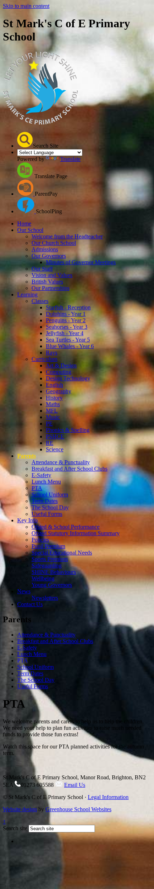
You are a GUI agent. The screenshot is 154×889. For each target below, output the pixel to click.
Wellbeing (43, 578)
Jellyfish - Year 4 (64, 333)
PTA (37, 488)
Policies (40, 540)
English (54, 385)
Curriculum (44, 359)
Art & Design (61, 365)
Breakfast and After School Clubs (69, 469)
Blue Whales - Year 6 (70, 346)
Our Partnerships (50, 288)
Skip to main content (26, 6)
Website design (20, 809)
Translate (70, 159)
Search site (15, 828)
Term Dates (45, 501)
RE (49, 443)
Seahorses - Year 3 (66, 327)
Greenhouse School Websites (78, 809)
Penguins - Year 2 (66, 320)
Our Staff (42, 269)
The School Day (50, 507)
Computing (58, 372)
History (54, 398)
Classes (40, 301)
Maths (53, 404)
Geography (58, 391)
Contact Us (30, 604)
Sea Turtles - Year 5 (68, 340)
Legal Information (108, 797)
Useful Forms (47, 514)
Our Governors (49, 256)
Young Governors (52, 585)
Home (24, 223)
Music (53, 417)
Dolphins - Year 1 (66, 314)
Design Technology (68, 378)
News (23, 591)
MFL (52, 411)
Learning (27, 294)
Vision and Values (52, 275)
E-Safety (41, 475)
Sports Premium (50, 559)
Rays (51, 353)
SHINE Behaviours (54, 572)
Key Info (27, 520)
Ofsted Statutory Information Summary (76, 533)
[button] (25, 140)
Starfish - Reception (68, 307)
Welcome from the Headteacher (67, 236)
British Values (47, 282)
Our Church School (54, 243)
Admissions (45, 249)
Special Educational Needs (62, 553)
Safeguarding (47, 565)
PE (49, 423)
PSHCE (55, 436)
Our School (30, 230)
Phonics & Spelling (68, 430)
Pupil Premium (48, 546)
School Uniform (50, 494)
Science (54, 449)
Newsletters (45, 598)
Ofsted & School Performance (66, 527)
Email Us (74, 785)
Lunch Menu (46, 482)
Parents (26, 456)
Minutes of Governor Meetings (81, 262)
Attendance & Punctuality (61, 462)
